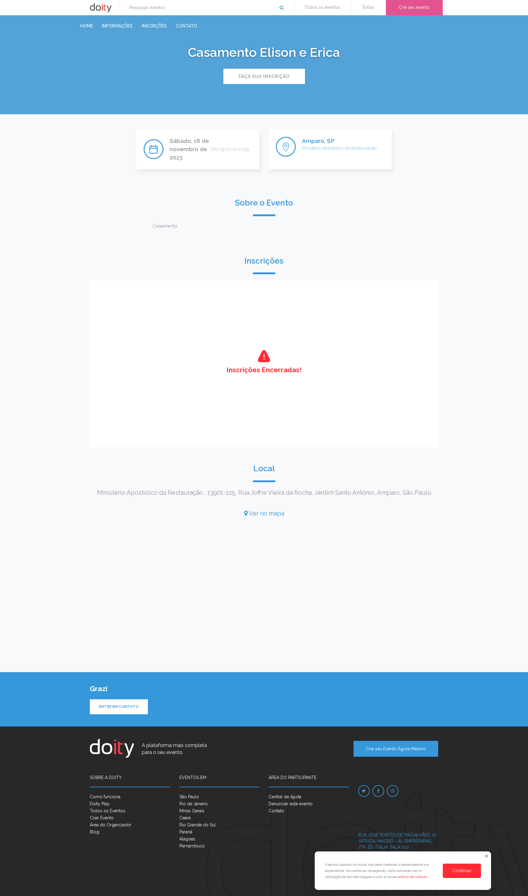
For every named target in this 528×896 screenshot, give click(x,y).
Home (86, 26)
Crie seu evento (414, 7)
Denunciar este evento (291, 803)
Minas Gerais (191, 810)
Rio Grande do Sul (197, 824)
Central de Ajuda (285, 796)
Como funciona (105, 796)
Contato (186, 26)
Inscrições (154, 26)
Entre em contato (119, 706)
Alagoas (187, 838)
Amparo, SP (318, 140)
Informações (117, 26)
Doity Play (100, 803)
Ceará (185, 817)
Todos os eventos (322, 7)
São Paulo (189, 796)
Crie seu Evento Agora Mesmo (396, 748)
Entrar (368, 7)
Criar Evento (102, 817)
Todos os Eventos (107, 810)
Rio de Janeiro (193, 803)
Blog (94, 831)
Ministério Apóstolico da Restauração (339, 148)
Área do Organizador (110, 824)
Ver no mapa (266, 513)
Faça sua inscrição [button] (264, 76)
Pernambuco (192, 845)
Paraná (185, 831)
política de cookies (412, 877)
